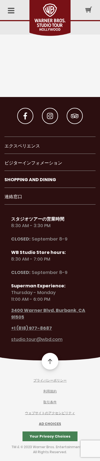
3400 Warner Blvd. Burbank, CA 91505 (48, 313)
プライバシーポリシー (50, 380)
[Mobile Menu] (11, 11)
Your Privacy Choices (50, 436)
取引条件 (50, 402)
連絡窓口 (13, 196)
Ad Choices (50, 423)
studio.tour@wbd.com (36, 339)
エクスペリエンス (22, 146)
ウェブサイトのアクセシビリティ (50, 413)
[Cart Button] (88, 9)
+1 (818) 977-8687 (31, 328)
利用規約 (50, 391)
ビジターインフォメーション (33, 163)
